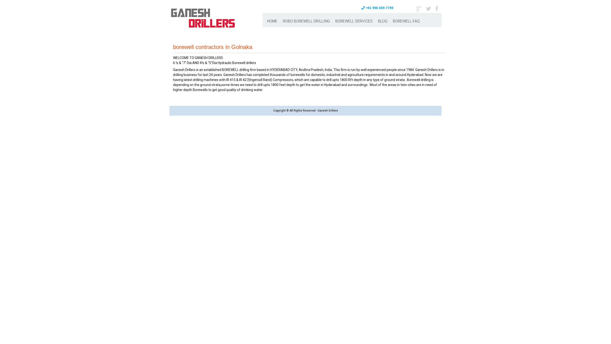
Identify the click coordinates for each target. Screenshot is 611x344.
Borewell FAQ (406, 21)
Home (272, 21)
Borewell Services (354, 21)
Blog (382, 21)
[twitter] (428, 8)
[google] (418, 8)
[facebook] (437, 8)
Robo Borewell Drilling (306, 21)
